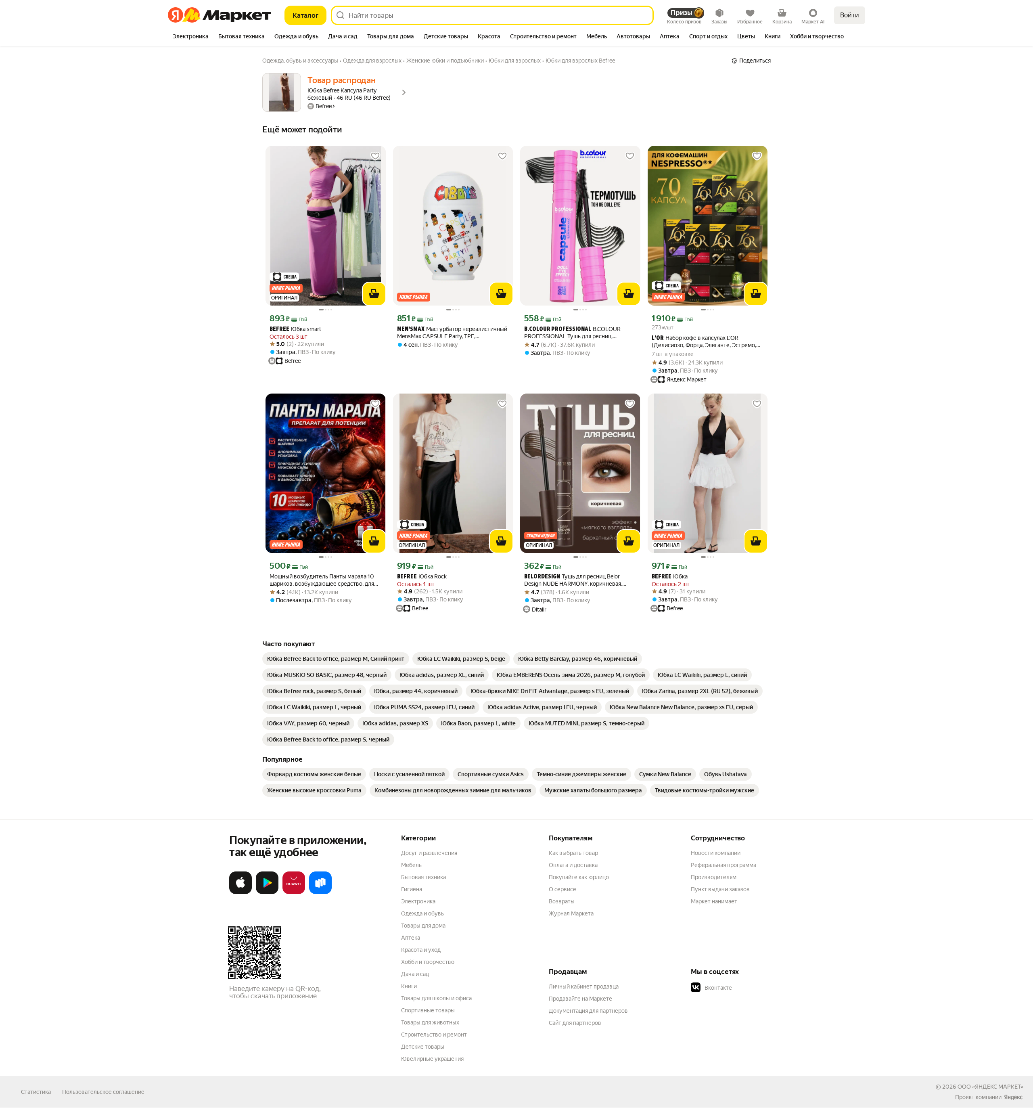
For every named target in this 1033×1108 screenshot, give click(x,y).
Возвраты (562, 901)
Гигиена (411, 889)
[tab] (190, 37)
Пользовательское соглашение (103, 1092)
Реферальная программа (723, 865)
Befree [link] (279, 330)
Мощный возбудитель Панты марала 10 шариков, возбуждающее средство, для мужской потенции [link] (322, 580)
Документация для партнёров (588, 1010)
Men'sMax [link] (410, 330)
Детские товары (422, 1046)
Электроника (418, 901)
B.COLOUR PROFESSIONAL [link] (557, 330)
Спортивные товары (428, 1010)
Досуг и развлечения (429, 853)
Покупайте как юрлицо (579, 877)
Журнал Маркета (571, 913)
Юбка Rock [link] (422, 576)
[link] (335, 658)
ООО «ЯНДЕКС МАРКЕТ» (990, 1086)
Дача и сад (415, 974)
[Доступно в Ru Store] (320, 892)
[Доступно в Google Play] (267, 892)
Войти (849, 15)
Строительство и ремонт (434, 1034)
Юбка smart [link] (295, 329)
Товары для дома (423, 925)
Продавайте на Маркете (580, 998)
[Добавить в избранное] (375, 156)
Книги (409, 986)
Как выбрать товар (573, 853)
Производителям (713, 877)
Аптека (410, 937)
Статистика (36, 1092)
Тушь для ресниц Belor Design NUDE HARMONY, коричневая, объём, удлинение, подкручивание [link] (573, 580)
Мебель (411, 865)
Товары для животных (430, 1022)
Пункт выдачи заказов (720, 889)
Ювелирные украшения (432, 1059)
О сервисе (562, 889)
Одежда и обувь (422, 913)
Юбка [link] (670, 576)
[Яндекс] (1013, 1097)
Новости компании (715, 853)
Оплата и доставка (573, 865)
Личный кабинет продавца (584, 986)
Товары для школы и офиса (436, 998)
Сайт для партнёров (575, 1023)
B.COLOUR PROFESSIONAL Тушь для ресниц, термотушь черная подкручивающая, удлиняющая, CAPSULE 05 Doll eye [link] (573, 333)
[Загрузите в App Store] (240, 892)
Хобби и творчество (427, 962)
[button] (747, 987)
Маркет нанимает (714, 901)
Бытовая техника (423, 877)
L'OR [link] (658, 338)
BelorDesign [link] (542, 577)
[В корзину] (374, 294)
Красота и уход (421, 950)
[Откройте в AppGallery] (293, 892)
